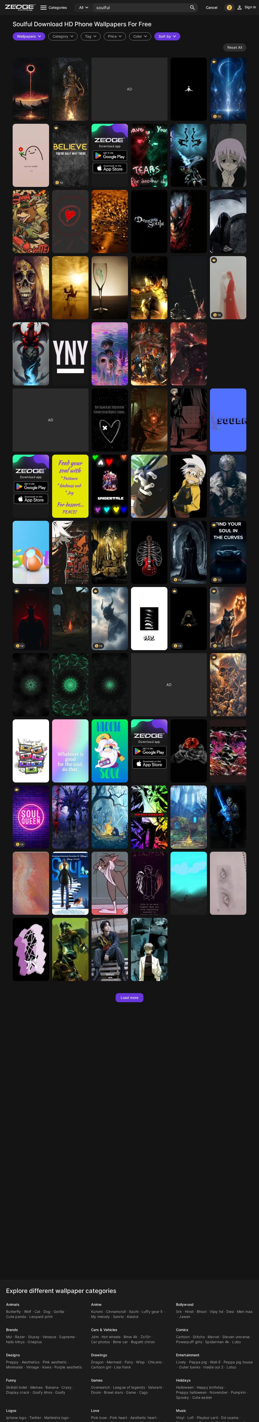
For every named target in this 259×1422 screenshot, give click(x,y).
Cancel (212, 7)
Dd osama (229, 1417)
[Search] (192, 7)
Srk (179, 1311)
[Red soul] (70, 221)
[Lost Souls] (110, 353)
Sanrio (118, 1316)
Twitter (35, 1417)
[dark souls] (149, 353)
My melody (100, 1316)
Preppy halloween (191, 1392)
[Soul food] (70, 486)
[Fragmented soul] (31, 949)
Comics (182, 1330)
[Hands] (188, 750)
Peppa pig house (238, 1362)
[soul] (70, 883)
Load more (130, 997)
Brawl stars (113, 1392)
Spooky (182, 1397)
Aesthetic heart (143, 1417)
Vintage (32, 1367)
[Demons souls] (149, 221)
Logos (11, 1410)
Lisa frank (122, 1367)
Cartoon (183, 1337)
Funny (11, 1380)
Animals (12, 1304)
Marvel (213, 1337)
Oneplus (35, 1342)
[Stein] (149, 949)
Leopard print (41, 1316)
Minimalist (14, 1367)
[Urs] (31, 221)
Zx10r (145, 1337)
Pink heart (118, 1417)
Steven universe (236, 1337)
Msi (9, 1337)
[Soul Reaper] (228, 221)
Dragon (97, 1362)
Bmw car (120, 1342)
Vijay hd (216, 1311)
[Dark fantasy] (31, 89)
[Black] (110, 420)
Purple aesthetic (68, 1367)
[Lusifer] (149, 883)
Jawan (184, 1316)
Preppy (12, 1362)
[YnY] (70, 353)
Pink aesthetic (55, 1362)
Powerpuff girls (189, 1342)
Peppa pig (198, 1362)
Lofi (190, 1417)
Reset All (234, 47)
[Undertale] (110, 486)
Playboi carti (207, 1417)
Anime (96, 1304)
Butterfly (13, 1311)
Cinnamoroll (116, 1311)
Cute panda (16, 1316)
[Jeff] (149, 817)
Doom (96, 1392)
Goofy (60, 1392)
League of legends (129, 1387)
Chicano (155, 1362)
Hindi (189, 1311)
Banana (52, 1387)
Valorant (155, 1387)
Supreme (67, 1337)
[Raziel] (188, 155)
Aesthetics (31, 1362)
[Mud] (110, 221)
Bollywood (184, 1304)
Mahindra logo (56, 1417)
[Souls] (149, 486)
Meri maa (245, 1311)
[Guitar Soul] (149, 552)
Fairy (129, 1362)
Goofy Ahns (42, 1392)
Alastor (133, 1316)
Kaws (46, 1367)
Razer (20, 1337)
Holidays (183, 1380)
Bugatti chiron (143, 1342)
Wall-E (215, 1362)
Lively (181, 1362)
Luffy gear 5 (152, 1311)
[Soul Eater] (188, 420)
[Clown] (188, 221)
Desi (230, 1311)
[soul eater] (228, 155)
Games (97, 1380)
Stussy (34, 1337)
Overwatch (100, 1387)
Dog (47, 1311)
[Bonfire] (188, 287)
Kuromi (97, 1311)
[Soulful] (31, 155)
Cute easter (202, 1397)
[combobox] (91, 36)
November (219, 1392)
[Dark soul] (70, 618)
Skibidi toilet (16, 1387)
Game (131, 1392)
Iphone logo (16, 1417)
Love (95, 1410)
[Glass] (110, 287)
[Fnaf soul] (188, 89)
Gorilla (59, 1311)
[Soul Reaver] (70, 949)
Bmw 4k (131, 1337)
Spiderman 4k (217, 1342)
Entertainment (187, 1355)
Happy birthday (210, 1387)
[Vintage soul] (31, 750)
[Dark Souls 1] (188, 817)
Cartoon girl (101, 1367)
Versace (49, 1337)
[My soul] (31, 883)
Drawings (99, 1355)
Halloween (184, 1387)
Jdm (95, 1337)
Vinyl (180, 1417)
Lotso (231, 1367)
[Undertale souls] (149, 155)
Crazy (66, 1387)
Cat (37, 1311)
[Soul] (228, 420)
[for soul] (70, 287)
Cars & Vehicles (104, 1330)
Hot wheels (111, 1337)
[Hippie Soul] (110, 750)
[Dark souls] (70, 89)
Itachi (134, 1311)
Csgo (143, 1392)
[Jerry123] (110, 883)
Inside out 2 (213, 1367)
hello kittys (15, 1342)
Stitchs (199, 1337)
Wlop (140, 1362)
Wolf (27, 1311)
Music (181, 1410)
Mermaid (114, 1362)
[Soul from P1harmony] (110, 949)
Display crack (17, 1392)
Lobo (236, 1342)
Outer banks (189, 1367)
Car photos (100, 1342)
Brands (12, 1330)
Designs (13, 1355)
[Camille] (228, 883)
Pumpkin (238, 1392)
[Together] (228, 750)
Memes (36, 1387)
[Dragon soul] (31, 353)
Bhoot (202, 1311)
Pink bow (99, 1417)
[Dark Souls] (149, 287)
